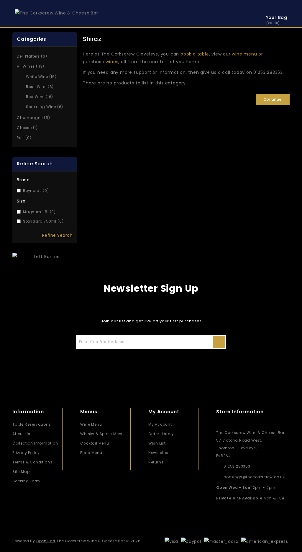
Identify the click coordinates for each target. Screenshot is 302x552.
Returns (156, 462)
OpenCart (45, 540)
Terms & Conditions (32, 462)
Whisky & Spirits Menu (102, 433)
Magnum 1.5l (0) (39, 211)
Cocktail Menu (94, 443)
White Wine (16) (41, 76)
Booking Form (26, 481)
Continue (272, 99)
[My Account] (247, 18)
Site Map (20, 471)
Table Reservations (31, 424)
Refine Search (57, 235)
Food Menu (91, 452)
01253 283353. (268, 72)
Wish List (157, 443)
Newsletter (158, 452)
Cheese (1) (27, 127)
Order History (161, 433)
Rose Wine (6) (40, 86)
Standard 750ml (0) (43, 221)
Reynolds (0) (36, 190)
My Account (160, 424)
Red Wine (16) (39, 96)
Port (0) (24, 137)
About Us (21, 433)
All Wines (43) (30, 66)
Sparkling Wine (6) (44, 106)
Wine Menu (91, 424)
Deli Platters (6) (32, 56)
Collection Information (35, 443)
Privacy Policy (26, 452)
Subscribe (219, 342)
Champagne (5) (33, 117)
